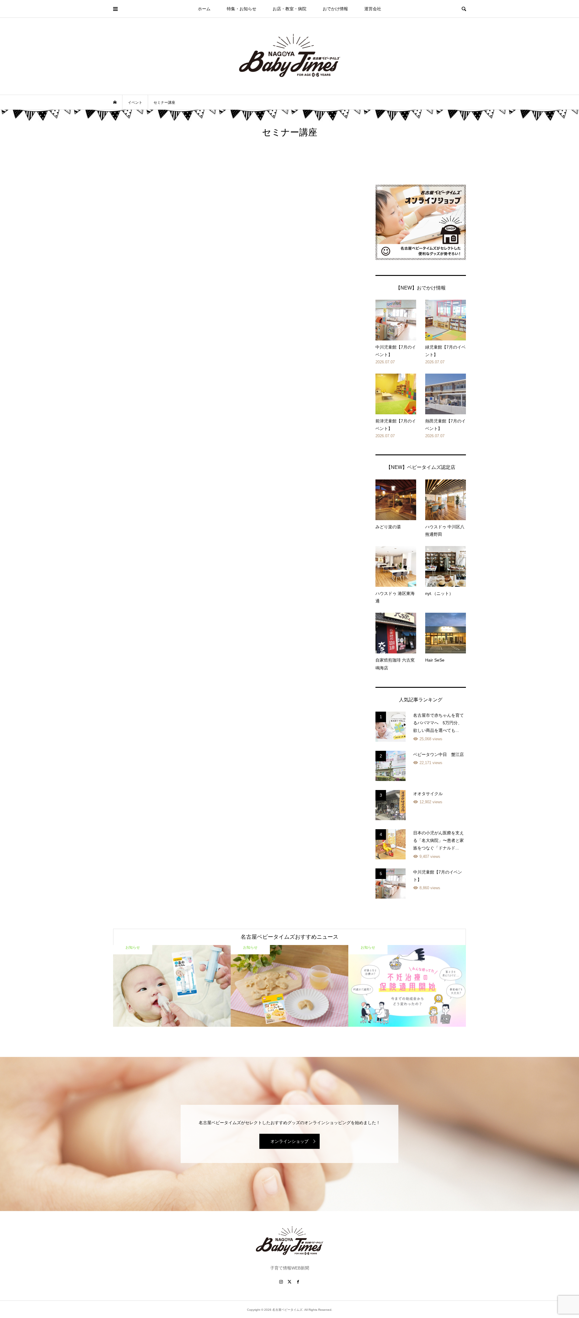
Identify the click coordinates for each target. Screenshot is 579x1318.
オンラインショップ (289, 1141)
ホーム (204, 8)
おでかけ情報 (335, 8)
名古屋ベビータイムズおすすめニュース (289, 937)
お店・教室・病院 (289, 8)
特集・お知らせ (241, 8)
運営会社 (372, 8)
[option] (172, 986)
